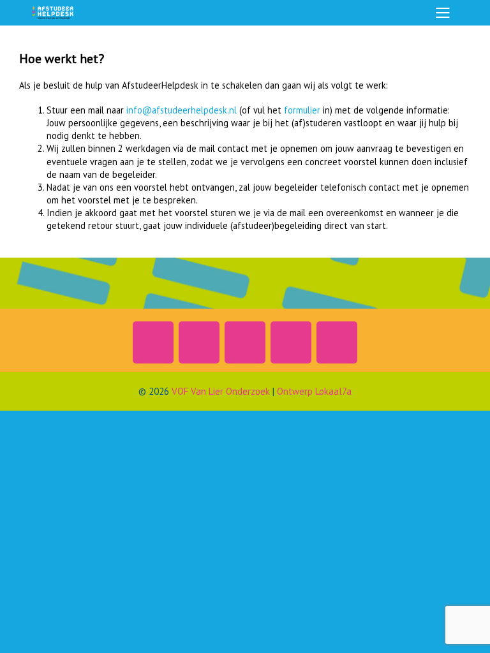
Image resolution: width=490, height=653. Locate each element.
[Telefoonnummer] (336, 342)
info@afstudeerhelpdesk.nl (181, 110)
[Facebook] (245, 342)
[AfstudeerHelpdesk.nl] (53, 13)
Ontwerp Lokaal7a (314, 391)
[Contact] (291, 342)
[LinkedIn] (199, 342)
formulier (302, 110)
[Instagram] (153, 342)
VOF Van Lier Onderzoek (221, 391)
